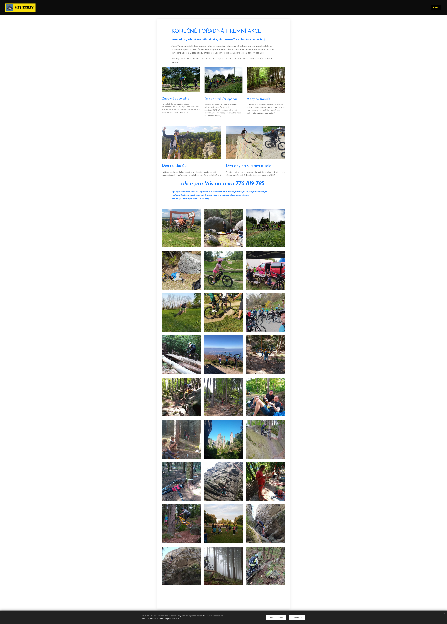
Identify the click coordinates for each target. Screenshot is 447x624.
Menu (437, 8)
